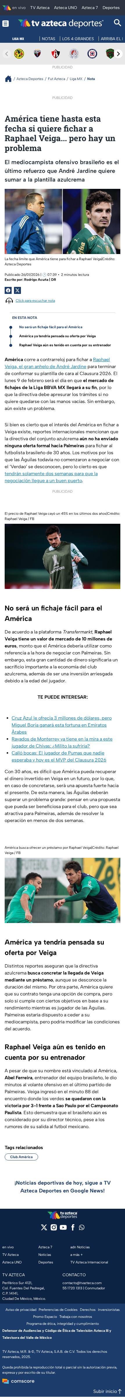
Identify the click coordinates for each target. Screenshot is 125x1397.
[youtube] (63, 1229)
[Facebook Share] (8, 290)
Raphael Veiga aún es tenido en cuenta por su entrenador (65, 345)
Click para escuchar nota (35, 301)
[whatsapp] (82, 1228)
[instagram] (53, 1229)
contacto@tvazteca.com (82, 1283)
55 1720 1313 (72, 1288)
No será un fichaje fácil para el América (50, 327)
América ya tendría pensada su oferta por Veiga (57, 336)
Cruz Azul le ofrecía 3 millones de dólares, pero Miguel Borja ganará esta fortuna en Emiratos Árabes (62, 725)
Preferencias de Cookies (58, 1310)
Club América (21, 1157)
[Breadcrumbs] (11, 78)
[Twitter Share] (17, 290)
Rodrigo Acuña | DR (40, 280)
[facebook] (72, 1229)
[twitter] (44, 1229)
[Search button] (118, 23)
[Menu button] (5, 23)
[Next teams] (118, 53)
